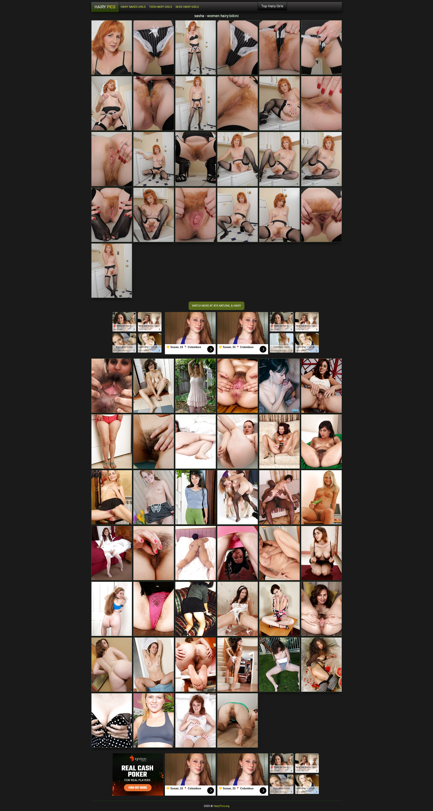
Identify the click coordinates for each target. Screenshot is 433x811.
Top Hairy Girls (272, 6)
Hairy (105, 7)
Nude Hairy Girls (187, 6)
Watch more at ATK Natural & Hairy (216, 305)
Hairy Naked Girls (133, 6)
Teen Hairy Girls (160, 6)
